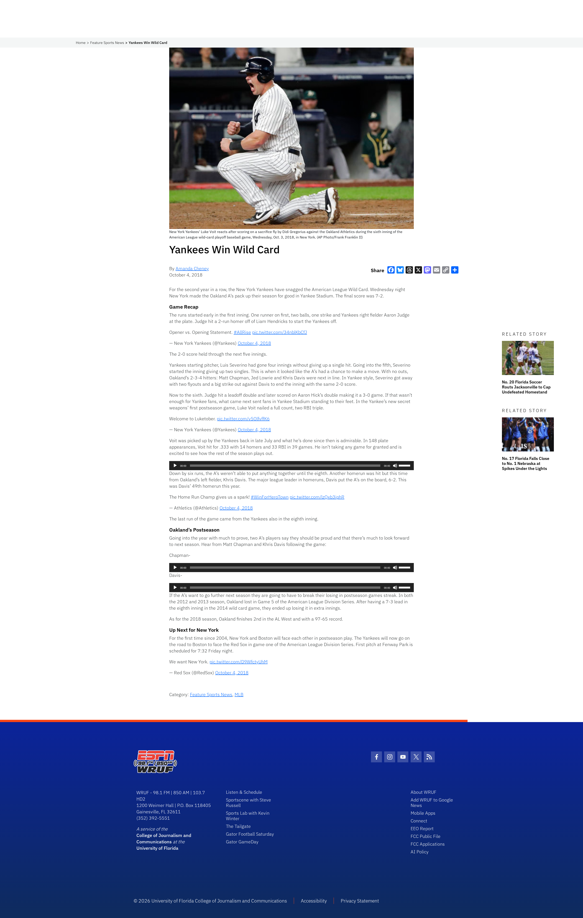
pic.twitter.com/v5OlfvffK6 (243, 419)
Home (81, 42)
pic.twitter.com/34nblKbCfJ (279, 332)
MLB (239, 694)
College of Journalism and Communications (163, 838)
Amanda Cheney (192, 268)
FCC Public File (425, 836)
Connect (419, 821)
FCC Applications (428, 844)
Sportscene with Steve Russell (248, 802)
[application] (291, 465)
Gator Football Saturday (250, 834)
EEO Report (422, 828)
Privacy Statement (360, 901)
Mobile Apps (423, 813)
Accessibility (314, 901)
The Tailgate (238, 826)
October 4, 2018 (254, 343)
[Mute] (395, 465)
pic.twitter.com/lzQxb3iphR (317, 497)
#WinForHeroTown (270, 497)
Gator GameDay (242, 842)
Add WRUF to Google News (432, 802)
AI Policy (420, 852)
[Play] (175, 465)
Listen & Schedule (244, 792)
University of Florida (157, 848)
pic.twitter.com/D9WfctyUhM (239, 662)
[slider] (405, 465)
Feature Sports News (107, 42)
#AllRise (242, 332)
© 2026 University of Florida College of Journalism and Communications (210, 901)
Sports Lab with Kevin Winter (247, 816)
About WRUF (423, 792)
